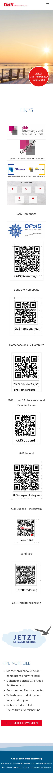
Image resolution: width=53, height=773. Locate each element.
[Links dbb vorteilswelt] (26, 164)
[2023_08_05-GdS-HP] (26, 243)
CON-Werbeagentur (43, 763)
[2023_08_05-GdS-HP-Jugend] (26, 414)
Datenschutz (26, 767)
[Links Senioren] (26, 141)
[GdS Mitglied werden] (26, 625)
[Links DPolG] (26, 223)
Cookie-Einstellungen (42, 767)
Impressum (15, 767)
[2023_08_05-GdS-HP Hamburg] (26, 298)
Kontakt (5, 767)
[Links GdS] (26, 182)
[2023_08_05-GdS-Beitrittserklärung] (26, 562)
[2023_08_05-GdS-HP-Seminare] (26, 518)
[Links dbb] (26, 125)
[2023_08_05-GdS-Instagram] (26, 462)
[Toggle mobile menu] (47, 4)
